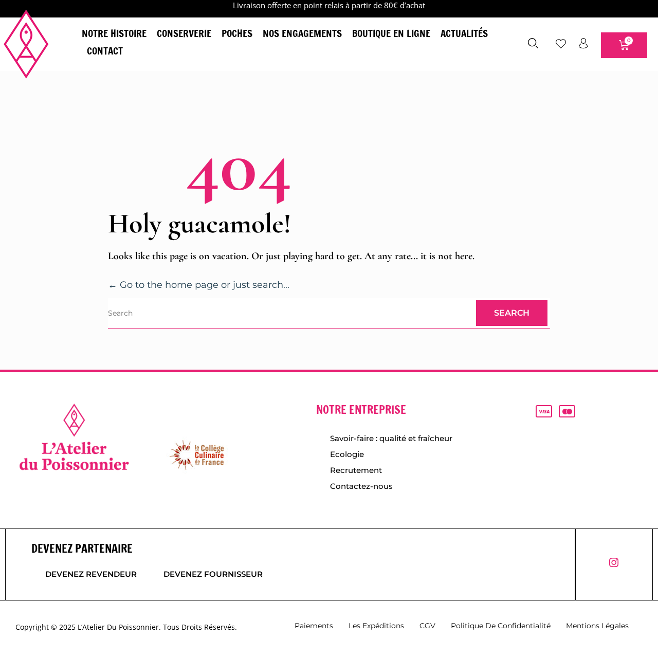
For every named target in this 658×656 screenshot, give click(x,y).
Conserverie (184, 33)
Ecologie (347, 454)
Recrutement (356, 470)
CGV (427, 625)
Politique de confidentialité (501, 625)
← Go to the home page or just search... (198, 284)
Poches (237, 33)
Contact (105, 51)
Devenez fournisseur (213, 574)
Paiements (314, 625)
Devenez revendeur (91, 574)
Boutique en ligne (391, 33)
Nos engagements (302, 33)
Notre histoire (114, 33)
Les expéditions (376, 625)
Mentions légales (597, 625)
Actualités (464, 33)
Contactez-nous (361, 486)
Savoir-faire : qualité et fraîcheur (391, 438)
